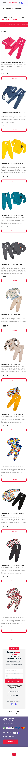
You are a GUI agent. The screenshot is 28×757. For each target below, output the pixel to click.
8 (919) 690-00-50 (10, 737)
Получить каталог (14, 681)
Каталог (12, 17)
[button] (10, 742)
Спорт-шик (20, 17)
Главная (4, 17)
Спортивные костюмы (9, 19)
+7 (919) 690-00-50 (14, 695)
